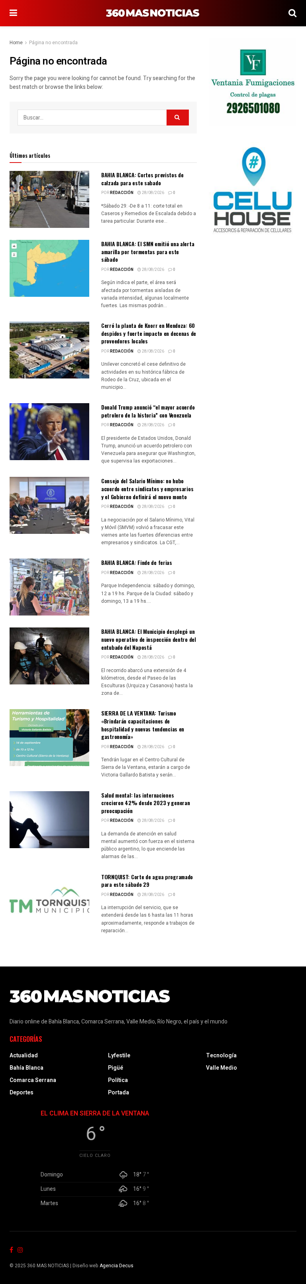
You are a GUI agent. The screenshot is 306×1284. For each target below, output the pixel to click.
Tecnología (221, 1055)
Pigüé (115, 1068)
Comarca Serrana (33, 1080)
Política (118, 1080)
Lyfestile (119, 1055)
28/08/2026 (152, 193)
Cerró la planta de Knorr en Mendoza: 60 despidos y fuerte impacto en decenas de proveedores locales (148, 333)
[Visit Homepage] (153, 13)
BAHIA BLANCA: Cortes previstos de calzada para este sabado (142, 179)
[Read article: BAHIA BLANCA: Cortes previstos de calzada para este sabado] (49, 199)
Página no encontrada (53, 42)
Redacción (121, 193)
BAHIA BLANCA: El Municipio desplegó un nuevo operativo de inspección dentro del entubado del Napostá (148, 639)
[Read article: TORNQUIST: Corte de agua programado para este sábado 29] (49, 901)
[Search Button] (292, 13)
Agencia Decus (116, 1265)
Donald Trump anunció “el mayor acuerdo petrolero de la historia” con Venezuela (147, 411)
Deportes (21, 1092)
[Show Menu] (13, 13)
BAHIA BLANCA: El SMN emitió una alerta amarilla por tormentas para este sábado (147, 251)
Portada (118, 1092)
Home (16, 42)
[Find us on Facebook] (11, 1250)
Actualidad (24, 1055)
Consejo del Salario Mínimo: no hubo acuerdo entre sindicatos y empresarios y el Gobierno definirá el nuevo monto (147, 488)
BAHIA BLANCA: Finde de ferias (136, 562)
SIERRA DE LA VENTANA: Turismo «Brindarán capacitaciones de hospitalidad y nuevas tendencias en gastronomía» (142, 725)
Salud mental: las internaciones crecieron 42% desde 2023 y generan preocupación (145, 803)
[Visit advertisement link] (252, 82)
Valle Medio (221, 1068)
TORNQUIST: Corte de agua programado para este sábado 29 (147, 880)
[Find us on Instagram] (20, 1250)
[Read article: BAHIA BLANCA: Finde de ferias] (49, 587)
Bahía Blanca (26, 1068)
